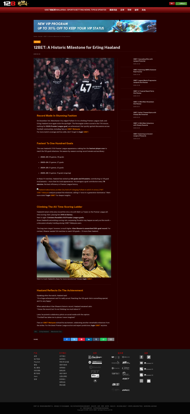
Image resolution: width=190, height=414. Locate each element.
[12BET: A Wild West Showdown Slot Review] (126, 104)
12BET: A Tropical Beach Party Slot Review (143, 92)
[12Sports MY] (9, 3)
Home (35, 36)
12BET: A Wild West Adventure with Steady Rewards (143, 124)
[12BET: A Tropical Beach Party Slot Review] (126, 93)
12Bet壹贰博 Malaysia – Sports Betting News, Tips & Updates (75, 10)
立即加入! (182, 3)
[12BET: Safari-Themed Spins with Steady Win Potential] (126, 115)
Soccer (40, 36)
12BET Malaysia (43, 193)
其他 (144, 10)
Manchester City (56, 331)
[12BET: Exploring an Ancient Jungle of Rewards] (126, 136)
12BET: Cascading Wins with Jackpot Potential (143, 60)
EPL (36, 331)
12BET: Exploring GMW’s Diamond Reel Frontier (144, 71)
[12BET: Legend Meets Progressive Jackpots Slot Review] (126, 83)
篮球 (136, 10)
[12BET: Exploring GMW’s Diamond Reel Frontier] (126, 72)
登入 (172, 3)
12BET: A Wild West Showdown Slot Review (143, 103)
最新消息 (113, 10)
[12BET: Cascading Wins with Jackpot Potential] (126, 61)
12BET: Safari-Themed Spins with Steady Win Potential (144, 113)
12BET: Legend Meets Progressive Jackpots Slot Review (144, 81)
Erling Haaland (44, 331)
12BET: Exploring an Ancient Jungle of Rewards (143, 135)
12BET (85, 132)
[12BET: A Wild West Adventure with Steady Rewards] (126, 126)
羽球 (129, 10)
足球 (122, 10)
